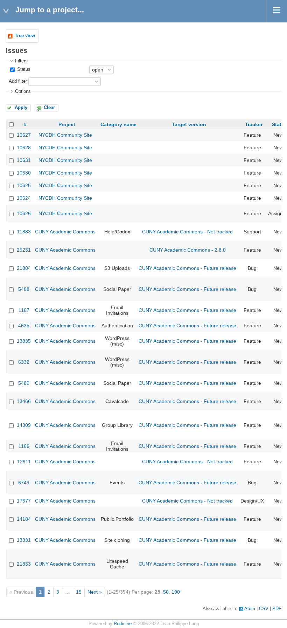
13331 (24, 540)
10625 (24, 185)
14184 (24, 519)
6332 (23, 362)
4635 (23, 325)
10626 (24, 213)
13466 (24, 401)
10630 (24, 173)
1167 (24, 310)
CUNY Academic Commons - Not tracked (187, 231)
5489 (23, 383)
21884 (24, 268)
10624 (24, 198)
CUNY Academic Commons (65, 231)
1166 (24, 446)
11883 (24, 231)
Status (23, 69)
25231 (24, 250)
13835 (24, 341)
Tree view (25, 35)
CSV (263, 608)
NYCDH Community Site (65, 135)
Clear (49, 107)
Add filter (18, 81)
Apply (21, 107)
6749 (23, 482)
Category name (118, 124)
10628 (24, 147)
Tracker (253, 124)
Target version (189, 124)
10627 (24, 135)
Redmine (123, 623)
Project (66, 124)
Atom (249, 608)
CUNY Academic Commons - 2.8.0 (187, 250)
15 (79, 592)
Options (23, 91)
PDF (276, 608)
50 (166, 592)
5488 (23, 289)
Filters (21, 61)
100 (176, 592)
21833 (24, 564)
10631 (24, 160)
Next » (95, 592)
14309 (24, 425)
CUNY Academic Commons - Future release (187, 268)
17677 (24, 501)
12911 (24, 461)
